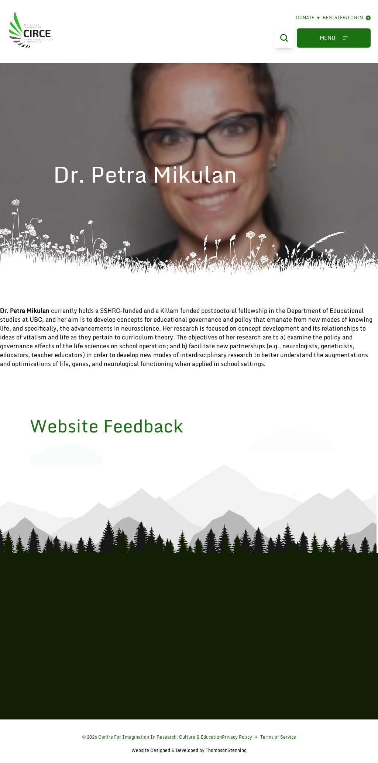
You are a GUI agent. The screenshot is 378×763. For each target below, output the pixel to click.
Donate (308, 18)
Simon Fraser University (189, 651)
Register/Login (343, 18)
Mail (200, 728)
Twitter (181, 728)
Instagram (191, 728)
